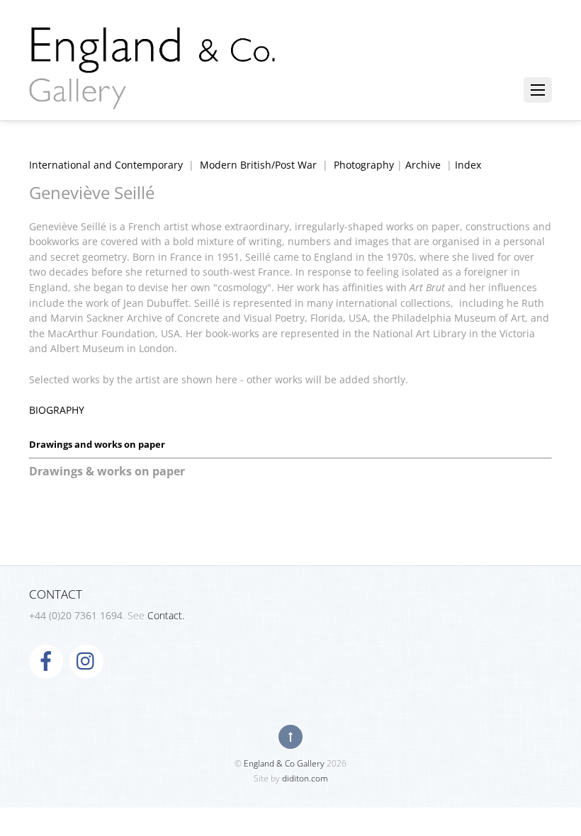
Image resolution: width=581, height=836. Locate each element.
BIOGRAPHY (56, 410)
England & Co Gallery (284, 763)
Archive (423, 164)
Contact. (165, 615)
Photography (364, 164)
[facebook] (46, 660)
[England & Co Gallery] (153, 94)
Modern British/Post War (258, 164)
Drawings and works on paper (97, 444)
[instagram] (86, 660)
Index (468, 164)
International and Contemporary (106, 164)
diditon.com (305, 778)
